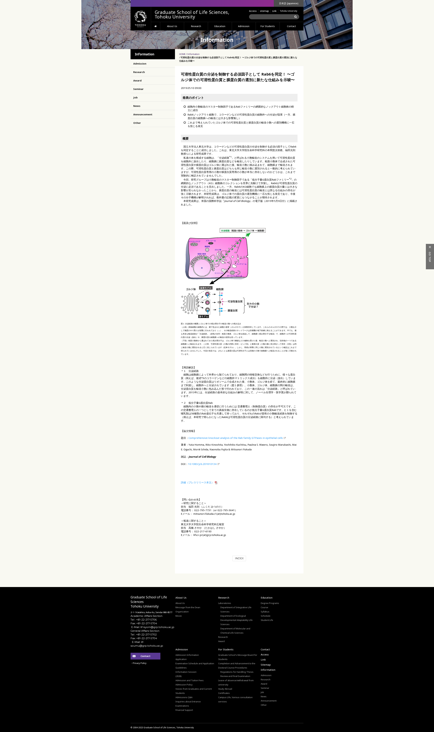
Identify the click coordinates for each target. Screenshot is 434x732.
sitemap (264, 11)
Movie (178, 615)
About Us (172, 26)
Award (137, 80)
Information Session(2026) (185, 674)
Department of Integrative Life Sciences (235, 609)
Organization (182, 611)
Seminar (138, 89)
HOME (155, 26)
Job (135, 97)
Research (196, 26)
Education (219, 26)
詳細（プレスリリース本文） (197, 482)
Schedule (265, 615)
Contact (291, 26)
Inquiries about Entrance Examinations (188, 703)
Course (264, 607)
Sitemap (266, 664)
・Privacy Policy (138, 663)
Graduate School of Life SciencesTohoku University (149, 602)
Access (253, 11)
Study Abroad (225, 688)
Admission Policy (184, 684)
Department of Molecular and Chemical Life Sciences (235, 630)
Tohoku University (288, 10)
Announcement (142, 114)
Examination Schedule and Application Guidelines (194, 665)
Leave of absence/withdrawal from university (236, 682)
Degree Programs (270, 603)
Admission (243, 26)
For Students (267, 26)
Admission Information (187, 654)
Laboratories (224, 603)
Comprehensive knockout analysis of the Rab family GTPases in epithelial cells (236, 438)
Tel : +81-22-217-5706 (144, 619)
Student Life (267, 620)
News (136, 106)
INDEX (239, 558)
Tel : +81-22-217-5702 (144, 634)
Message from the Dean (187, 607)
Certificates (224, 693)
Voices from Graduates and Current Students (193, 691)
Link (274, 11)
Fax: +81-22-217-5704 (144, 623)
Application (181, 659)
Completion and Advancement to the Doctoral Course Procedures (236, 665)
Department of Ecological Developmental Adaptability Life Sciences (236, 620)
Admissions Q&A (183, 697)
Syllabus (265, 611)
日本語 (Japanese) (288, 3)
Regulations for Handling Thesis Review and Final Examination (236, 674)
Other (137, 122)
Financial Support (184, 710)
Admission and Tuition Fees (189, 680)
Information (193, 54)
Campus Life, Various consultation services (235, 699)
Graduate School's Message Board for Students (237, 657)
